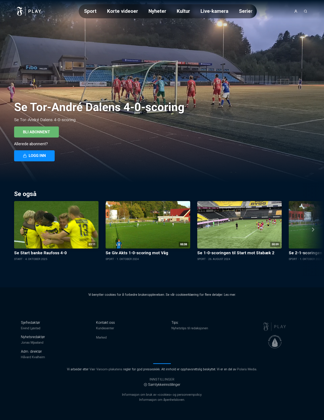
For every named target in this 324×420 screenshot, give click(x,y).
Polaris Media (246, 369)
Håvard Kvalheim (33, 357)
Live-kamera (214, 11)
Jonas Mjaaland (32, 343)
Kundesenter (105, 328)
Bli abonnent (36, 132)
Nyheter (157, 11)
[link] (29, 11)
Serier (246, 11)
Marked (101, 337)
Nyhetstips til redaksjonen (189, 328)
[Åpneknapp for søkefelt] (305, 11)
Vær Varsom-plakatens (105, 369)
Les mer (229, 295)
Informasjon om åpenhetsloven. (162, 400)
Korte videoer (122, 11)
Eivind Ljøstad (30, 328)
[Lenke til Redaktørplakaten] (274, 341)
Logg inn (37, 155)
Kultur (183, 11)
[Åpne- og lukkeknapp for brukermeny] (295, 11)
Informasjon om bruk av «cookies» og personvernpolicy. (162, 395)
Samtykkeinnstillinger (164, 384)
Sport (90, 11)
